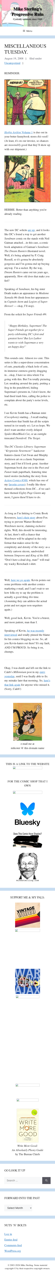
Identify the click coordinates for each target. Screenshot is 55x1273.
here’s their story (26, 517)
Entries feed (10, 1239)
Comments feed (13, 1245)
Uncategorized (12, 63)
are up (31, 230)
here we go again (20, 580)
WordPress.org (12, 1251)
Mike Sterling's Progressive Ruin (28, 11)
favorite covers (16, 484)
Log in (8, 1234)
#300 (15, 480)
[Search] (46, 1180)
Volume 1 (18, 132)
